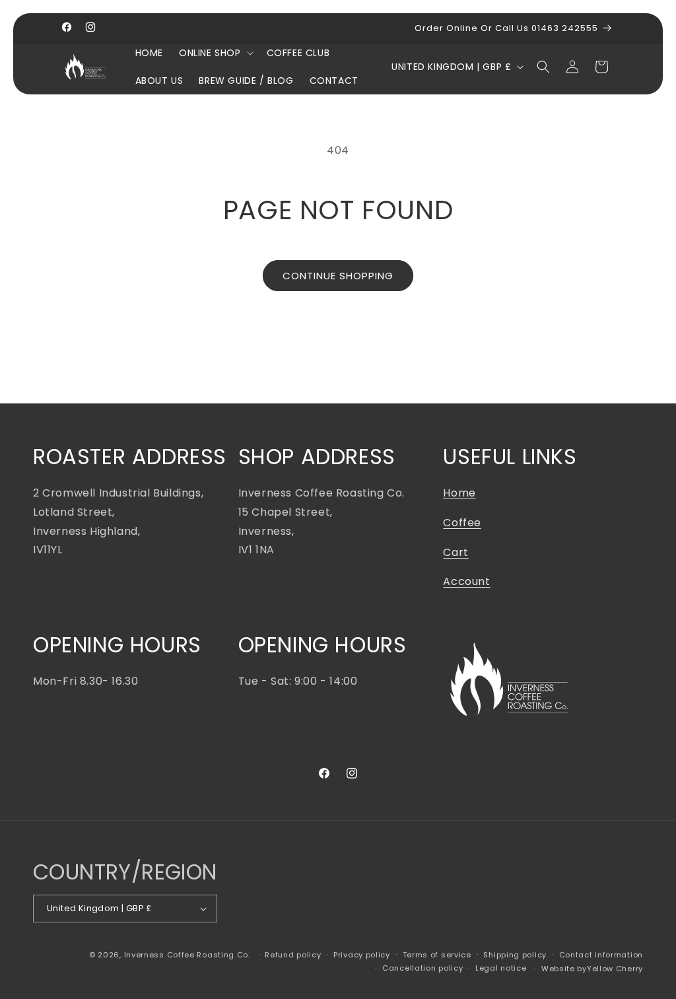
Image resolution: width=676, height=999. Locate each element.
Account (466, 581)
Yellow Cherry (615, 968)
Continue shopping (338, 276)
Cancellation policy (422, 968)
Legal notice (500, 968)
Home (459, 492)
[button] (215, 53)
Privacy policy (361, 954)
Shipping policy (515, 954)
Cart (455, 552)
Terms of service (437, 954)
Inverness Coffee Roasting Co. (187, 954)
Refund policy (293, 954)
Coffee (462, 522)
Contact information (601, 954)
